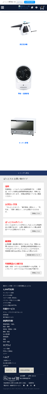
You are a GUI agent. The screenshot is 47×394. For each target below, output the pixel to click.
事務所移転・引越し (9, 324)
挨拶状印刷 (8, 321)
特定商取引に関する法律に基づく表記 (15, 383)
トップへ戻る (24, 173)
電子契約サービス (8, 317)
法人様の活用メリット (9, 363)
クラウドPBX (7, 303)
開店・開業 (6, 326)
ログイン (20, 2)
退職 (4, 339)
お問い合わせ (32, 376)
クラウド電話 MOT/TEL (10, 305)
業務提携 (5, 336)
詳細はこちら (36, 213)
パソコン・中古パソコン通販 (11, 300)
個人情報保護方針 (25, 378)
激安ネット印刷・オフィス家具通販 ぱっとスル (17, 286)
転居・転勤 (6, 342)
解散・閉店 (6, 331)
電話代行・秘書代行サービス (12, 385)
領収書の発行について (33, 255)
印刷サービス (9, 309)
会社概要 (22, 376)
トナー (5, 353)
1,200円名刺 (8, 289)
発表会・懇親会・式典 (9, 329)
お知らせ (5, 365)
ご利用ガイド (7, 360)
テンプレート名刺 (8, 293)
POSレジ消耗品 (7, 351)
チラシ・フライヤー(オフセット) (12, 312)
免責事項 (31, 383)
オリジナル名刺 (7, 295)
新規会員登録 (25, 370)
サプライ (7, 345)
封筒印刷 (5, 315)
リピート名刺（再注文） (10, 298)
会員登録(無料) (29, 2)
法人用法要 (6, 334)
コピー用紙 (6, 348)
